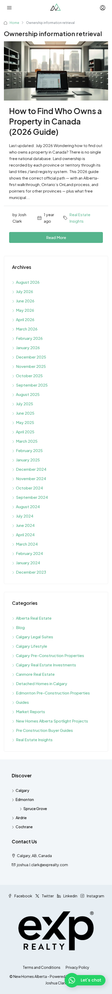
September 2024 (32, 497)
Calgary (22, 790)
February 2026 (29, 338)
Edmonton (25, 799)
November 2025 (31, 366)
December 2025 (31, 356)
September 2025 (32, 384)
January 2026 (28, 347)
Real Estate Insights (80, 217)
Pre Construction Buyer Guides (44, 730)
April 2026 (25, 319)
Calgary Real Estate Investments (46, 664)
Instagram (95, 895)
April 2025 (25, 431)
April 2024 (25, 534)
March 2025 (27, 441)
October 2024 (29, 487)
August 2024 (28, 506)
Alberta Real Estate (34, 617)
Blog (20, 627)
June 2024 (25, 525)
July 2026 (24, 291)
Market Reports (30, 711)
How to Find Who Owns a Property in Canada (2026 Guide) (55, 121)
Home (14, 23)
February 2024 (29, 553)
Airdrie (21, 817)
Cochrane (24, 826)
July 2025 (24, 403)
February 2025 (29, 450)
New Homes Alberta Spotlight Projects (52, 720)
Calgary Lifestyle (31, 646)
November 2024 (31, 478)
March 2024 (27, 543)
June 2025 (25, 412)
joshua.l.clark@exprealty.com (42, 864)
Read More (56, 237)
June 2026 (25, 300)
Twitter (47, 895)
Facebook (23, 895)
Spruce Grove (35, 808)
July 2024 (24, 515)
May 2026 (25, 310)
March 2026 (27, 328)
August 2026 (28, 282)
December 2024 (31, 469)
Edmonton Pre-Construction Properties (53, 692)
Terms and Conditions (41, 967)
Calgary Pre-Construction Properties (50, 655)
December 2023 (31, 571)
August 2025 (28, 394)
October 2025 (29, 375)
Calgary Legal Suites (34, 636)
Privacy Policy (77, 967)
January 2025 (28, 459)
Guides (22, 702)
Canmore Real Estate (35, 674)
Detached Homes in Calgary (41, 683)
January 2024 (28, 562)
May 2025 (25, 422)
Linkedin (70, 895)
